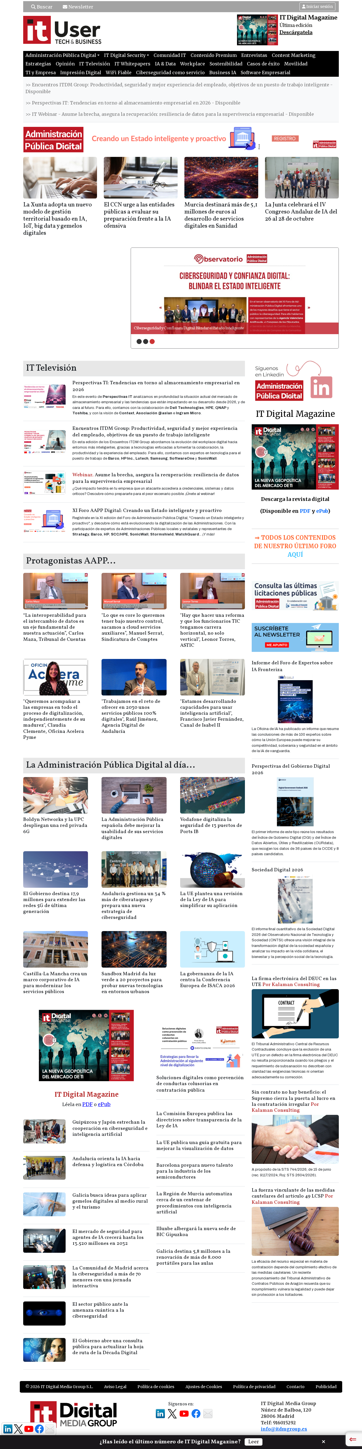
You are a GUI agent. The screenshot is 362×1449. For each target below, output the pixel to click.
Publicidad (326, 1386)
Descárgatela (296, 33)
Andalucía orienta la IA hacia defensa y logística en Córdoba (108, 1161)
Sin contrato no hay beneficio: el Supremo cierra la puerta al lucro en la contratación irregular (293, 1101)
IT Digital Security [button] (125, 55)
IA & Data (165, 64)
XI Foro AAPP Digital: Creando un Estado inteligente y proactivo (147, 510)
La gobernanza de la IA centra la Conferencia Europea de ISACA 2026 (207, 979)
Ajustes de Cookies (204, 1386)
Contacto (295, 1386)
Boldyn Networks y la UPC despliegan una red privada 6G (55, 825)
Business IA (222, 72)
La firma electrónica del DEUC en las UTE (294, 981)
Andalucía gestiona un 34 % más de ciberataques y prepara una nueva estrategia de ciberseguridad (134, 905)
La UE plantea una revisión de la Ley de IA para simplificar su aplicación (211, 899)
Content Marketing (293, 55)
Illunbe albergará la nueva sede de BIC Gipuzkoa (196, 1231)
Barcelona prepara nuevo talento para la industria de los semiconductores (194, 1171)
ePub (104, 1104)
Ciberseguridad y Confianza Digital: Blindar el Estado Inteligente (189, 328)
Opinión (65, 64)
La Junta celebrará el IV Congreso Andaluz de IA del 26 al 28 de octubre (301, 212)
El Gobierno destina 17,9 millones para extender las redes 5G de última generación (54, 902)
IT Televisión (94, 64)
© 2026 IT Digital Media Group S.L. (59, 1386)
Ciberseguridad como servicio (170, 72)
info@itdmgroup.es (284, 1429)
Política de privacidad (254, 1386)
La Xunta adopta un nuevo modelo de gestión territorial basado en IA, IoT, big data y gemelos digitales (57, 219)
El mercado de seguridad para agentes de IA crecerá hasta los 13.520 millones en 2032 (108, 1237)
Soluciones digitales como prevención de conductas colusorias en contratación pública (200, 1084)
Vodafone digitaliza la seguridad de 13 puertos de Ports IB (211, 825)
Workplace (192, 64)
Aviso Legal (115, 1386)
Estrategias (38, 64)
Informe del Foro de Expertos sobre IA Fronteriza (292, 666)
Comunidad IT (170, 55)
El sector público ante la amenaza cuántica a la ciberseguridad (100, 1310)
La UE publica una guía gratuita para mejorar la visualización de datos (199, 1145)
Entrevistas (254, 55)
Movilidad (295, 64)
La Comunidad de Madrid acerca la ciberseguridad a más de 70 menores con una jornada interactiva (110, 1277)
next (323, 290)
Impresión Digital (80, 72)
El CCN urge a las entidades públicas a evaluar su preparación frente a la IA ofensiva (139, 215)
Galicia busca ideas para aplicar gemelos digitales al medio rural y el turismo (110, 1201)
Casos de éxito (263, 64)
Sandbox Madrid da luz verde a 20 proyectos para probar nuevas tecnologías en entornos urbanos (132, 982)
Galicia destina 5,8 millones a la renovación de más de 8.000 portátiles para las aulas (193, 1257)
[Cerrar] (323, 1441)
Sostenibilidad (226, 64)
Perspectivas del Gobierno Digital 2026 (291, 769)
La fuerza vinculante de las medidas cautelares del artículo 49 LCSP (293, 1196)
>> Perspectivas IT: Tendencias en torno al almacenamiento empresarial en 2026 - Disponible (132, 103)
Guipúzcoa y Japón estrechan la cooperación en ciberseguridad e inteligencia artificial (110, 1128)
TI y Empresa (40, 72)
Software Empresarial (265, 72)
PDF (87, 1104)
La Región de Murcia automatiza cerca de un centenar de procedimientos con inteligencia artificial (194, 1202)
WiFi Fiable (119, 72)
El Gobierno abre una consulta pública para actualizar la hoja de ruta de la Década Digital (108, 1346)
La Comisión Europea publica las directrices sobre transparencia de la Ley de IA (199, 1119)
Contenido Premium (214, 55)
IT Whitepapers (132, 64)
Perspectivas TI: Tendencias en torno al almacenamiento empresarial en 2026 (156, 386)
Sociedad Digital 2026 (277, 870)
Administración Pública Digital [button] (60, 55)
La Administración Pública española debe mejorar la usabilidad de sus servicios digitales (132, 828)
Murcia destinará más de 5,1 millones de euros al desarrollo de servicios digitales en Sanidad (220, 215)
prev (147, 290)
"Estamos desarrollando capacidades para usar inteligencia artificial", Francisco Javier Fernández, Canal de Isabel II (212, 713)
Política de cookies (155, 1386)
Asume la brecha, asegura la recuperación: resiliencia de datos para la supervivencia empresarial (155, 478)
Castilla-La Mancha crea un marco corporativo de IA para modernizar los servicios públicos (55, 982)
